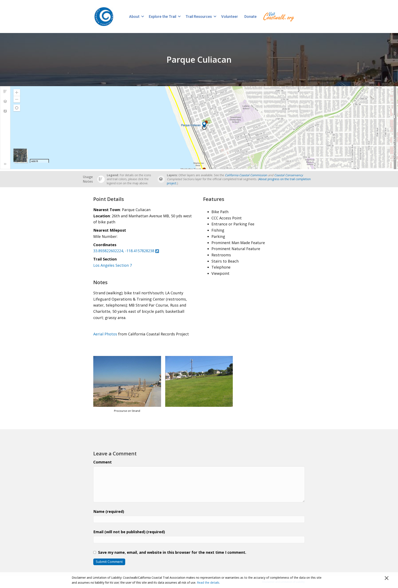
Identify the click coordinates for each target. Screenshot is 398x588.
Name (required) (108, 511)
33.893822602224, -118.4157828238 (123, 250)
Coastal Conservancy (288, 175)
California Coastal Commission (246, 175)
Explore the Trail (162, 16)
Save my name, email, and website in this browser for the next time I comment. (172, 552)
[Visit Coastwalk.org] (278, 16)
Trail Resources (199, 16)
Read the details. (208, 582)
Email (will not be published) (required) (129, 531)
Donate (250, 16)
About (134, 16)
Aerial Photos (105, 333)
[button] (143, 16)
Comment (102, 462)
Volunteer (229, 16)
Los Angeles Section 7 (112, 265)
